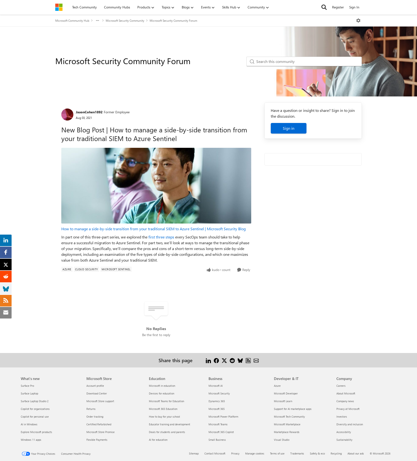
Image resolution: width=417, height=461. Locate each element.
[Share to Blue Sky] (240, 360)
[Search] (324, 7)
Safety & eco (317, 453)
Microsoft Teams (218, 424)
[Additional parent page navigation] (97, 20)
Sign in (288, 128)
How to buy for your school (164, 416)
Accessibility (343, 432)
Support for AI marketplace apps (293, 409)
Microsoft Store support (100, 401)
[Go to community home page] (59, 7)
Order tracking (94, 416)
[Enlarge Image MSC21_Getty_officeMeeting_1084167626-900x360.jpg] (156, 186)
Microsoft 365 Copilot (221, 432)
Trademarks (297, 453)
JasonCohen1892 (89, 112)
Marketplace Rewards (286, 432)
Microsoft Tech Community (289, 416)
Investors (341, 416)
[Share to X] (224, 360)
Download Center (96, 393)
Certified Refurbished (98, 424)
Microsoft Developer (286, 393)
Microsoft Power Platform (223, 416)
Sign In (354, 7)
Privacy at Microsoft (348, 409)
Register (338, 7)
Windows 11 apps (31, 439)
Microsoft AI (215, 385)
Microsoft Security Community (125, 20)
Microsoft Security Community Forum (173, 20)
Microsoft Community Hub (72, 20)
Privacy (235, 453)
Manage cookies (254, 453)
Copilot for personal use (35, 416)
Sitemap (194, 453)
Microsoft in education (162, 385)
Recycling (336, 453)
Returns (91, 409)
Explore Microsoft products (36, 432)
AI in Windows (29, 424)
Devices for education (161, 393)
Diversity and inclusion (349, 424)
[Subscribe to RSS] (248, 360)
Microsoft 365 (216, 409)
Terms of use (277, 453)
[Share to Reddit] (232, 360)
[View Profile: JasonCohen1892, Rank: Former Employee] (67, 114)
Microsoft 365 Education (163, 409)
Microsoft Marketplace (287, 424)
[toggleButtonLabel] (358, 20)
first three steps (161, 236)
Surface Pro (27, 385)
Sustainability (344, 439)
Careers (341, 385)
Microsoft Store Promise (100, 432)
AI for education (158, 439)
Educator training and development (169, 424)
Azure (277, 385)
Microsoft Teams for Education (166, 401)
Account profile (95, 385)
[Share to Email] (256, 360)
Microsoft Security (219, 393)
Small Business (217, 439)
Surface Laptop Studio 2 (35, 401)
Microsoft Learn (283, 401)
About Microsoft (345, 393)
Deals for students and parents (167, 432)
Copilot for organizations (35, 409)
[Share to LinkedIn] (208, 360)
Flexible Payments (96, 439)
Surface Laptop (29, 393)
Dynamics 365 (216, 401)
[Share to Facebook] (216, 360)
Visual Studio (281, 439)
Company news (345, 401)
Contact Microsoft (214, 453)
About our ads (356, 453)
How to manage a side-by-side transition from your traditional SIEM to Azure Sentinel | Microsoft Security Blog (153, 228)
